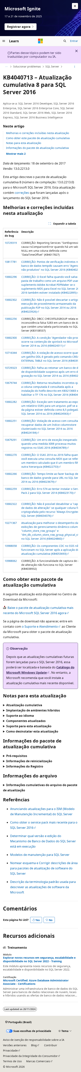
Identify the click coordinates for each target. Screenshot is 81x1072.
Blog (34, 1045)
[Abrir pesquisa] (65, 41)
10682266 (11, 474)
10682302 (11, 300)
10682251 (11, 421)
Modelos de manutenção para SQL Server (40, 855)
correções (22, 193)
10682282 (11, 402)
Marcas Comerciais (38, 1061)
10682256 (11, 318)
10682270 (11, 455)
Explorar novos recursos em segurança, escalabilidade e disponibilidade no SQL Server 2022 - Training (39, 959)
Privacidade (10, 1050)
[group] (40, 400)
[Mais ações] (74, 67)
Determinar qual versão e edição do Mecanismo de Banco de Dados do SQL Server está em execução (43, 841)
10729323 (11, 368)
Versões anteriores (15, 1045)
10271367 (11, 523)
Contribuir (50, 1045)
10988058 (11, 546)
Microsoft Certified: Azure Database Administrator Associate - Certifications (36, 982)
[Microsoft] (40, 41)
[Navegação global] (4, 41)
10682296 (11, 277)
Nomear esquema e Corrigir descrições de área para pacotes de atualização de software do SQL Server (44, 868)
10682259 (11, 489)
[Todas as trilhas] (6, 67)
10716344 (11, 353)
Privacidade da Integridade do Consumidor (30, 1056)
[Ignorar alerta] (75, 6)
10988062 (11, 561)
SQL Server (52, 66)
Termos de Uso (12, 1061)
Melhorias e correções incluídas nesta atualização (37, 133)
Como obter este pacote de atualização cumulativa (38, 138)
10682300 (11, 337)
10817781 (11, 262)
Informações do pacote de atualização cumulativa (37, 148)
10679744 (11, 383)
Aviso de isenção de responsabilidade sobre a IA (33, 1040)
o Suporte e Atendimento (40, 626)
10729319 (11, 243)
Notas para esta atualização (23, 143)
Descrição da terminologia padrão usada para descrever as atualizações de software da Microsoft (43, 887)
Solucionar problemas (27, 66)
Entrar (74, 41)
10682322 (11, 504)
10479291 (11, 440)
